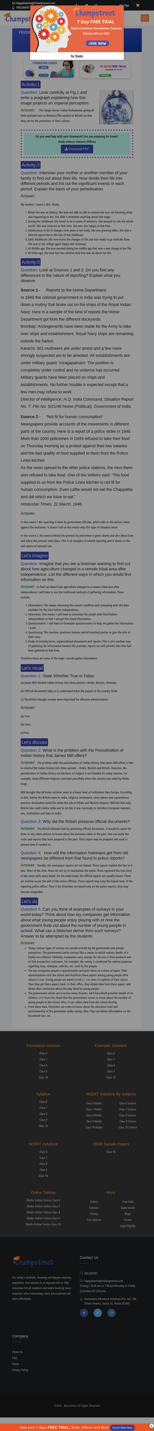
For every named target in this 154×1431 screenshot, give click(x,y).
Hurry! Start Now (122, 1427)
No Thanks (77, 56)
